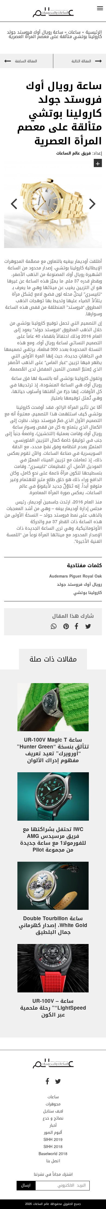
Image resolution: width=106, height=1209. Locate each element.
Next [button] (92, 204)
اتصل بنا (53, 1161)
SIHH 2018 (53, 1146)
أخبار (53, 1125)
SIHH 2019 (53, 1139)
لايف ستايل (53, 1111)
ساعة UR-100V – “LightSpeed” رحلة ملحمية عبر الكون (53, 1008)
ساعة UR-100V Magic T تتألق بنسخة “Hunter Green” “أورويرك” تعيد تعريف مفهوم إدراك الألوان (53, 750)
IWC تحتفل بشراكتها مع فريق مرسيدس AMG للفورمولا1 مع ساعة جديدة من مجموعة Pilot (53, 840)
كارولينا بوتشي (87, 592)
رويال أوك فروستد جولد (79, 584)
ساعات (53, 1097)
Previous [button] (13, 204)
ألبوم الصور (53, 1132)
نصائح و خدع (53, 1118)
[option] (53, 204)
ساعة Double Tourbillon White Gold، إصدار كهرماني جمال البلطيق (53, 925)
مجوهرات (53, 1104)
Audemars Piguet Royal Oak (75, 576)
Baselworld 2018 (53, 1154)
